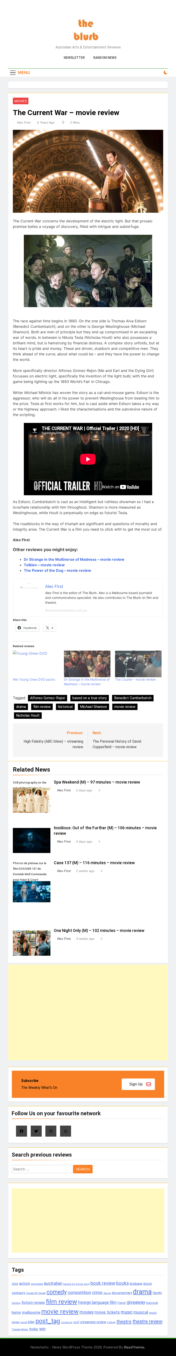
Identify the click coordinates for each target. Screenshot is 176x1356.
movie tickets (107, 1312)
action (24, 1283)
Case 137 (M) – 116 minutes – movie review (94, 863)
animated (37, 1283)
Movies (20, 101)
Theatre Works (20, 1329)
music (126, 1312)
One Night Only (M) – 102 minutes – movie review (99, 930)
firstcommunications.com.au (66, 610)
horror (16, 1312)
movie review (124, 707)
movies (87, 1312)
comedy (57, 1291)
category (18, 1293)
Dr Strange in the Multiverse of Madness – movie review (74, 559)
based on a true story (89, 698)
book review (103, 1283)
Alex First (23, 122)
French (122, 1303)
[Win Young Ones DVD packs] (36, 664)
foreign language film (97, 1302)
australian (53, 1283)
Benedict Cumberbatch (132, 698)
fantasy (16, 1303)
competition (79, 1292)
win (42, 1328)
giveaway (136, 1302)
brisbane (136, 1284)
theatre (124, 1321)
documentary (122, 1293)
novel (23, 1322)
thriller (33, 1329)
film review (42, 707)
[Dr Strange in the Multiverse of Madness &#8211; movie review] (87, 664)
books (122, 1283)
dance (107, 1293)
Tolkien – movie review (44, 565)
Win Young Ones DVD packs (34, 679)
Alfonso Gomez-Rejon (47, 698)
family (157, 1293)
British (147, 1283)
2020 (15, 1283)
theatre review (147, 1321)
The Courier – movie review (135, 679)
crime (97, 1292)
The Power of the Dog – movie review (57, 570)
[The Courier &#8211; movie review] (138, 664)
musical (140, 1312)
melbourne (31, 1312)
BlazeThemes (134, 1347)
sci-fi (76, 1322)
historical (65, 707)
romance (66, 1322)
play (31, 1322)
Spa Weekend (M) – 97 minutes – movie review (97, 782)
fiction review (33, 1302)
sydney (111, 1322)
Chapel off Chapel (36, 1293)
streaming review (93, 1322)
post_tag (48, 1321)
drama (21, 707)
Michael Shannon (93, 707)
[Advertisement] (88, 1012)
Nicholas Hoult (28, 715)
